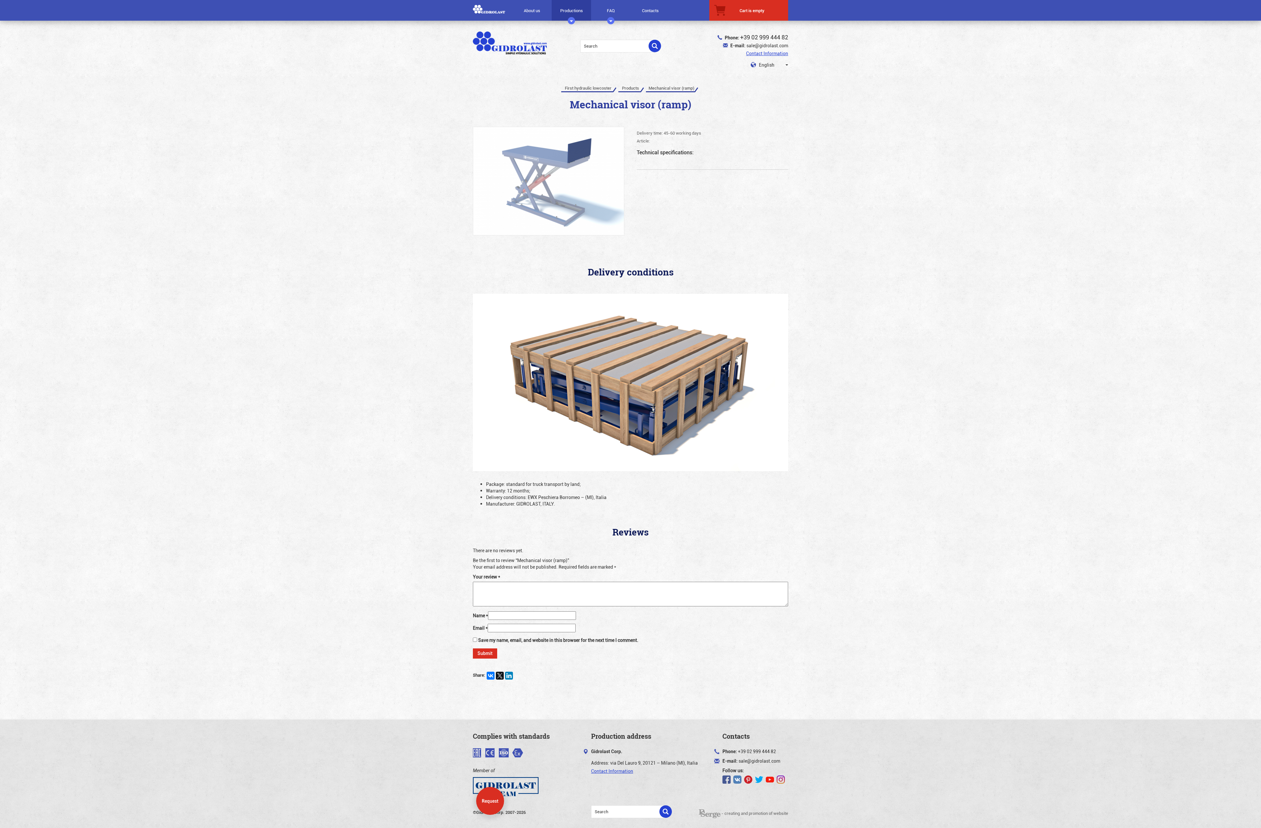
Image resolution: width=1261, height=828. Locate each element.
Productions (571, 10)
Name (480, 615)
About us (532, 10)
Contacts (650, 10)
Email (480, 628)
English (766, 65)
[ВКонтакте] (491, 676)
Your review (486, 577)
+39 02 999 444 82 (764, 37)
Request (490, 801)
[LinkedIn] (509, 676)
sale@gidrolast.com (767, 45)
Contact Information (767, 53)
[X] (500, 676)
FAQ (611, 10)
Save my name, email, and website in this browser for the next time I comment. (558, 640)
